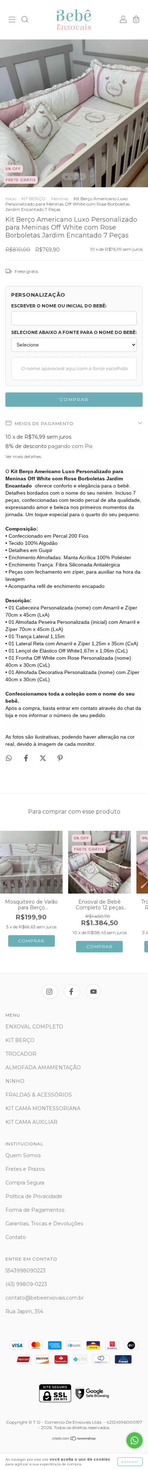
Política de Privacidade (33, 1196)
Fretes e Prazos (25, 1169)
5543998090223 (25, 1270)
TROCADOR (20, 1054)
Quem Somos (23, 1155)
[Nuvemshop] (74, 1439)
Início (10, 198)
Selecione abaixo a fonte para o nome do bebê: (74, 332)
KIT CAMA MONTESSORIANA (42, 1108)
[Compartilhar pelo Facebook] (27, 758)
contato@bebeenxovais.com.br (44, 1298)
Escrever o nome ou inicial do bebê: (58, 305)
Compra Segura (24, 1182)
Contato (15, 1237)
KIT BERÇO (34, 198)
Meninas (59, 198)
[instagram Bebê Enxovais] (50, 991)
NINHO (14, 1081)
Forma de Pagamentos (34, 1210)
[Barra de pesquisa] (24, 20)
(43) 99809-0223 (26, 1284)
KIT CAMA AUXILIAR (31, 1122)
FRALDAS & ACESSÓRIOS (38, 1095)
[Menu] (11, 20)
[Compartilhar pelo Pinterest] (60, 758)
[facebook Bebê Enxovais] (72, 991)
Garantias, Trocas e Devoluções (44, 1223)
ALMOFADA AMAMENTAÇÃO (43, 1067)
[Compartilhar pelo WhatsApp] (8, 758)
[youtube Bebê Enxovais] (93, 991)
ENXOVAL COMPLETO (34, 1026)
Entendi (130, 1462)
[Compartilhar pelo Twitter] (44, 758)
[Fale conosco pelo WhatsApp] (134, 1440)
